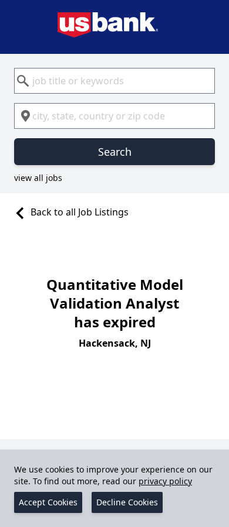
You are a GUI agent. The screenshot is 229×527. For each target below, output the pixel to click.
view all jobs (38, 177)
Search (115, 152)
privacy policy (165, 481)
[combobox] (114, 81)
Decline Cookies (127, 502)
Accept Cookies (48, 502)
